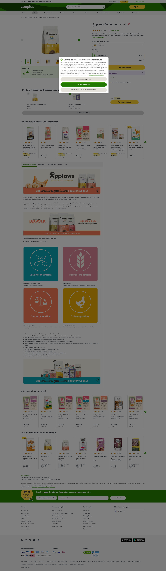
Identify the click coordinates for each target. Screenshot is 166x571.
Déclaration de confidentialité (96, 75)
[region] (84, 75)
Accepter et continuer (84, 84)
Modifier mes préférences (83, 79)
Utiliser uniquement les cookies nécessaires (83, 90)
